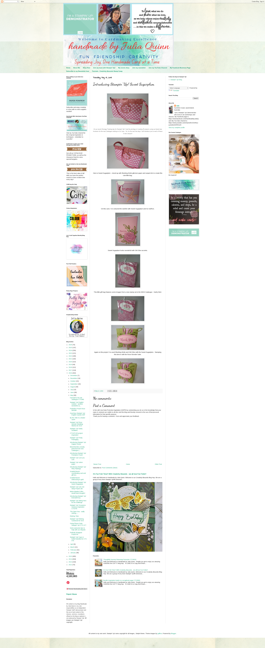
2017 (70, 370)
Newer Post (97, 464)
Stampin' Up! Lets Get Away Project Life (77, 487)
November (74, 378)
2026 (70, 345)
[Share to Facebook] (114, 391)
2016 (70, 373)
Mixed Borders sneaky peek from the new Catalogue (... (77, 448)
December (74, 375)
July (71, 389)
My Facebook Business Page (180, 68)
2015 (70, 556)
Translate (176, 90)
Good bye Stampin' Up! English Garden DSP (77, 414)
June (72, 392)
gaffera (160, 633)
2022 (70, 356)
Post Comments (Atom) (109, 468)
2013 (70, 562)
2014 (70, 559)
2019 (70, 364)
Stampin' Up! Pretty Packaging (76, 438)
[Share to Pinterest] (116, 391)
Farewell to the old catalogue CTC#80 (77, 398)
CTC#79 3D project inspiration (76, 434)
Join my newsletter (139, 68)
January (73, 553)
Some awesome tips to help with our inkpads (78, 529)
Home (68, 68)
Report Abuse (71, 594)
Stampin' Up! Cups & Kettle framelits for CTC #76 (78, 538)
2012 (70, 565)
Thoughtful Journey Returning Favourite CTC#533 (119, 559)
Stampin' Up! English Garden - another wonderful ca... (77, 404)
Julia (177, 106)
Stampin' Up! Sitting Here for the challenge (78, 501)
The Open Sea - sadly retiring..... (77, 512)
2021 (70, 359)
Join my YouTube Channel (158, 68)
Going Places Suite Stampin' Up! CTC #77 (78, 524)
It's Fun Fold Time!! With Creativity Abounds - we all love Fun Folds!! (119, 474)
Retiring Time (74, 516)
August (72, 387)
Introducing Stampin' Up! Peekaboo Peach (78, 454)
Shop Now (86, 68)
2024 (70, 350)
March (72, 547)
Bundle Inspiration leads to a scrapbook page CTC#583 (121, 580)
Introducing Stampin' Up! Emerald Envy (78, 497)
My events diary (123, 68)
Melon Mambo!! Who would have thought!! (77, 492)
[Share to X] (112, 391)
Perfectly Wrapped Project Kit (76, 533)
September (74, 384)
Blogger (173, 633)
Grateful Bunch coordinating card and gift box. (78, 473)
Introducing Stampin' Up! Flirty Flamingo (78, 467)
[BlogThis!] (110, 391)
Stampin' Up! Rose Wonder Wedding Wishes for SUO (76, 424)
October (73, 381)
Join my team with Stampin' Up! (104, 68)
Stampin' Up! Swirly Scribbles (76, 429)
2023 (70, 353)
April (72, 544)
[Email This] (108, 391)
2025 (70, 347)
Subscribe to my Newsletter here (77, 71)
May (71, 395)
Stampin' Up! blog (176, 80)
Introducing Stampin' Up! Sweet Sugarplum (78, 483)
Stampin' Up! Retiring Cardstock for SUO (77, 519)
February (73, 550)
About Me (76, 68)
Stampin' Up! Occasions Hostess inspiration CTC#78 (78, 507)
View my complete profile (177, 127)
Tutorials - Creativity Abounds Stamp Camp (107, 71)
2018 (70, 367)
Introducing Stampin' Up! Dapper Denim (78, 443)
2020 (70, 362)
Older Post (158, 464)
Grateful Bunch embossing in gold (77, 478)
